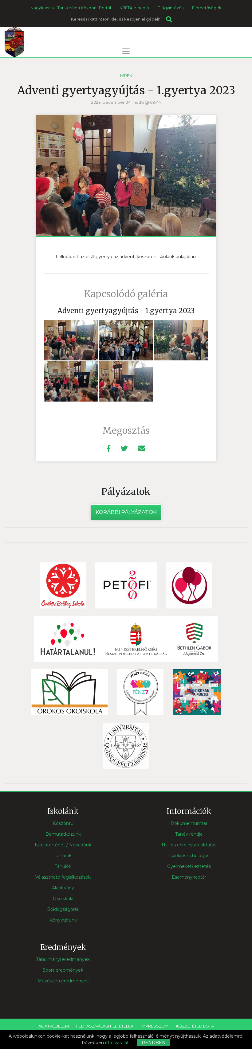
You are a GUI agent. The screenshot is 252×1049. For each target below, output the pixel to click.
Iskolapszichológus (189, 855)
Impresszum (154, 1026)
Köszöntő (63, 823)
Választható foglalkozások (63, 877)
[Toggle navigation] (126, 51)
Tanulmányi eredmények (63, 959)
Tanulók (63, 866)
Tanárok (63, 855)
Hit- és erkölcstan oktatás (189, 845)
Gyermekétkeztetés (189, 866)
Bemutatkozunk (63, 834)
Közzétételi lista (195, 1026)
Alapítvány (63, 888)
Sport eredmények (63, 970)
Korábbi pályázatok (126, 512)
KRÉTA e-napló (134, 7)
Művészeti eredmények (63, 981)
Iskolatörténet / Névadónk (63, 845)
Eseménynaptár (189, 877)
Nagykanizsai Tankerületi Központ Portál (70, 7)
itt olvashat (117, 1042)
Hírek (126, 75)
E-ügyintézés (170, 7)
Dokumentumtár (189, 823)
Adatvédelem (53, 1026)
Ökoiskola (63, 898)
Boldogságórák (63, 909)
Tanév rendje (189, 834)
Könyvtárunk (63, 920)
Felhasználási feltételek (104, 1026)
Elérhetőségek (207, 7)
